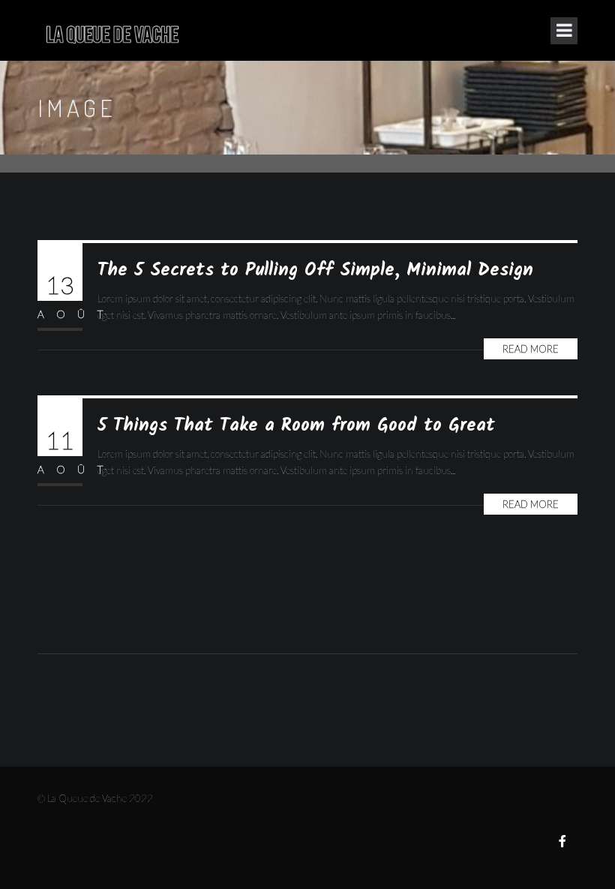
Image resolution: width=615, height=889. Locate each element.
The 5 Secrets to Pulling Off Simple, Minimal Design (315, 270)
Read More (530, 349)
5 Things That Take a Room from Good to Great (296, 425)
